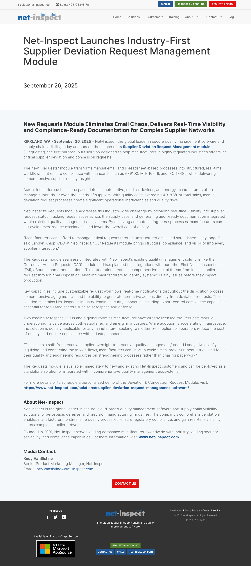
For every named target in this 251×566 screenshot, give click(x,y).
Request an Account (191, 4)
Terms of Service (211, 510)
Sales (120, 551)
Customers (155, 17)
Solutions (134, 17)
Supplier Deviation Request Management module (166, 147)
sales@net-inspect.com (36, 4)
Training (174, 17)
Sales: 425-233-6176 (74, 4)
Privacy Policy (190, 510)
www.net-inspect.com (159, 437)
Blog (231, 17)
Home (117, 17)
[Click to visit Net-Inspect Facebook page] (47, 517)
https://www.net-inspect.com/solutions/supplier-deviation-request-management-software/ (106, 388)
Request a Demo (222, 4)
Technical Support (141, 551)
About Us (192, 17)
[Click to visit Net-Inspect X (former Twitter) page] (56, 517)
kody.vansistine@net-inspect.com (64, 469)
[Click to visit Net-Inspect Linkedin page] (64, 517)
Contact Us (214, 17)
